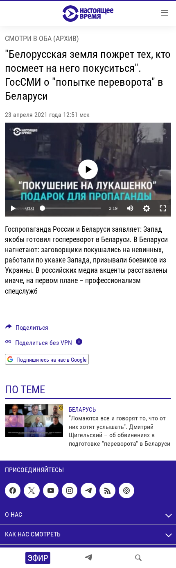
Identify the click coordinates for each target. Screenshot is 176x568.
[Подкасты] (126, 490)
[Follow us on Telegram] (88, 490)
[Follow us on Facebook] (12, 490)
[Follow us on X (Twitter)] (31, 490)
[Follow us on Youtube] (51, 490)
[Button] (26, 329)
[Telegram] (88, 557)
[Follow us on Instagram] (69, 490)
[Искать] (138, 557)
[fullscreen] (163, 208)
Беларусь (82, 409)
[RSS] (107, 490)
